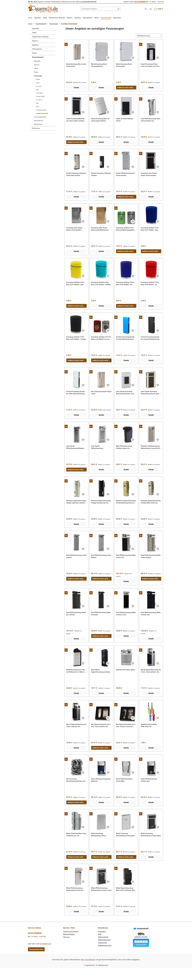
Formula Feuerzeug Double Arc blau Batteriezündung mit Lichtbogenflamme (126, 338)
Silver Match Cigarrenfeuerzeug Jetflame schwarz (100, 671)
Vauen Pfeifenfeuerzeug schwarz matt (149, 780)
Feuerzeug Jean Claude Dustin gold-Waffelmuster (99, 229)
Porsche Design (40, 96)
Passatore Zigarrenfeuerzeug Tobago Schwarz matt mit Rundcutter (101, 502)
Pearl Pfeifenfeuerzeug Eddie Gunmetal (101, 613)
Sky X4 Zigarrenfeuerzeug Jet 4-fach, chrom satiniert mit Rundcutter (151, 671)
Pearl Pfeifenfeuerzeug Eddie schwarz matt (150, 613)
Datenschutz (102, 942)
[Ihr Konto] (150, 9)
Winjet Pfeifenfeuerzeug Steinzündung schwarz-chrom (101, 889)
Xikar (37, 103)
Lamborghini (39, 93)
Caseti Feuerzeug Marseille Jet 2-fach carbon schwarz (75, 120)
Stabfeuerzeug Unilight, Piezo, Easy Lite (149, 725)
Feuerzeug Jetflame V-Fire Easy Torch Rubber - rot (150, 283)
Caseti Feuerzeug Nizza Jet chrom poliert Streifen (100, 120)
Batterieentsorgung (105, 945)
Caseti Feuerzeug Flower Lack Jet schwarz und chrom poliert (150, 65)
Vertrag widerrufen (36, 949)
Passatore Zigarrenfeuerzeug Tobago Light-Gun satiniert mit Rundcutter (76, 502)
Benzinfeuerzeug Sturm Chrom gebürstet (99, 65)
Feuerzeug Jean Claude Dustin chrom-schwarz (149, 174)
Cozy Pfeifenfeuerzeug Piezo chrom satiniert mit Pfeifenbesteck (150, 120)
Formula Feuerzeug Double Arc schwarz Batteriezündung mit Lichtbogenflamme (151, 338)
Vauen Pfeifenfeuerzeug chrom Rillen (124, 780)
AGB (99, 934)
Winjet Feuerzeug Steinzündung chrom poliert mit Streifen (125, 834)
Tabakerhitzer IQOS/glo (40, 36)
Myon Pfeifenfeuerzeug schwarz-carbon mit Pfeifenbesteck (124, 447)
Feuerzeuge (38, 76)
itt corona (38, 86)
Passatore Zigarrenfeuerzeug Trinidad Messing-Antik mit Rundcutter (126, 502)
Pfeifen (34, 53)
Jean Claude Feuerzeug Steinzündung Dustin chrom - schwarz (126, 392)
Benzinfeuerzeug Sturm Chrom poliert (124, 65)
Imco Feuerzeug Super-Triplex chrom (101, 392)
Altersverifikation (69, 934)
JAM (37, 89)
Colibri (38, 83)
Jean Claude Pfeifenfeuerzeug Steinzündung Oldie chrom (100, 447)
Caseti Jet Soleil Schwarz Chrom (124, 120)
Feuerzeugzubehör (40, 117)
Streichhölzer (38, 124)
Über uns (66, 937)
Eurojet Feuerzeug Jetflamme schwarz (101, 174)
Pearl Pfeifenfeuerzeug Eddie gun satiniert (76, 613)
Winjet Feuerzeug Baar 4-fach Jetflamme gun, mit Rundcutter (76, 834)
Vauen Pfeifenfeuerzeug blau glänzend (101, 780)
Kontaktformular (45, 944)
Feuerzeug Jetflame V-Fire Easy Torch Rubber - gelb (75, 283)
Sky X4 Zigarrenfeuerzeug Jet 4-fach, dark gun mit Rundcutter (76, 725)
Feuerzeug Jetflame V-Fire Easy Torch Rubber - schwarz (76, 338)
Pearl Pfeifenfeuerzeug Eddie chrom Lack (126, 556)
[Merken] (83, 58)
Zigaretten (35, 28)
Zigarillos (35, 45)
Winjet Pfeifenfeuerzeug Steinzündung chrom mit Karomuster (74, 889)
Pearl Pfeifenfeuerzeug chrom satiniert (76, 556)
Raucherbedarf (37, 57)
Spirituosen (36, 128)
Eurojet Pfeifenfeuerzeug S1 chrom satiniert (125, 174)
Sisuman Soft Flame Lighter (125, 670)
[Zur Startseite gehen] (43, 8)
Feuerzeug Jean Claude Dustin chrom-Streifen (74, 229)
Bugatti (38, 79)
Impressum (102, 931)
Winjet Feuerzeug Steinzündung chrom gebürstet (98, 834)
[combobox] (98, 9)
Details (76, 87)
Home (30, 23)
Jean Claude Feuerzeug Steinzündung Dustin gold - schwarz (150, 392)
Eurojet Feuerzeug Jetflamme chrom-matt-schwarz (76, 174)
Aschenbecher (38, 121)
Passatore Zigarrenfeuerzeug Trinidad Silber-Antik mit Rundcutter (150, 502)
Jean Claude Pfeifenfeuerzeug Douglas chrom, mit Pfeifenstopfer (75, 447)
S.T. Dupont (39, 100)
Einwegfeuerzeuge (41, 110)
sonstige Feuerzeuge (42, 113)
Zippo (37, 106)
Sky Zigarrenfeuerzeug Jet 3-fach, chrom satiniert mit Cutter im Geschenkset (101, 725)
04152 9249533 (140, 1)
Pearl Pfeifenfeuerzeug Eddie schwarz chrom (126, 613)
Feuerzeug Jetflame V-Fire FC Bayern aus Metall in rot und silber (101, 338)
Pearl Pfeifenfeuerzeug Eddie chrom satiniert (150, 556)
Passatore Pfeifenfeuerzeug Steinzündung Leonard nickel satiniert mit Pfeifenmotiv (151, 447)
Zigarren (35, 41)
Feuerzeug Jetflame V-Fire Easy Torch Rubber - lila (125, 283)
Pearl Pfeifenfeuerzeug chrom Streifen (101, 556)
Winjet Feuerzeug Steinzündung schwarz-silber (151, 834)
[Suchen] (118, 9)
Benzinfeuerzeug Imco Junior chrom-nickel (76, 65)
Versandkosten (90, 959)
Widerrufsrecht (103, 937)
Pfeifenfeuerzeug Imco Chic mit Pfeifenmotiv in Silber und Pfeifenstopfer (76, 671)
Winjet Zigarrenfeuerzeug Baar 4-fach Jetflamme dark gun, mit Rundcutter (125, 889)
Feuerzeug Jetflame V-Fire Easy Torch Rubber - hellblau (101, 283)
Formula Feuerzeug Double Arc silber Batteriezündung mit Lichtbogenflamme (75, 392)
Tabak (34, 32)
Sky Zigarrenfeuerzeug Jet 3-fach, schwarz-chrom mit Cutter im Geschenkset (126, 725)
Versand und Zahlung (70, 931)
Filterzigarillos (37, 49)
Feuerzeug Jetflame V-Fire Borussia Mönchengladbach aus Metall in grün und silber (126, 229)
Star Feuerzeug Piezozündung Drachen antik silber (76, 780)
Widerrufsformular (104, 940)
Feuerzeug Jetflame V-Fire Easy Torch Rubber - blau (150, 229)
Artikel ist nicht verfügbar (126, 87)
